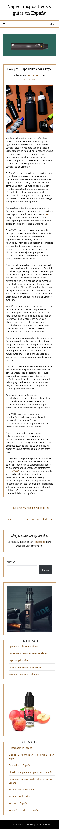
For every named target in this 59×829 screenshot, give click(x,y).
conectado (39, 541)
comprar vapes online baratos (24, 673)
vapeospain (30, 78)
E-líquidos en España (19, 765)
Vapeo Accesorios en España (23, 809)
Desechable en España (20, 747)
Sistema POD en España (21, 789)
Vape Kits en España (19, 796)
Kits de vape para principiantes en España (30, 772)
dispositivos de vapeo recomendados (28, 653)
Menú (53, 24)
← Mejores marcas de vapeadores (29, 507)
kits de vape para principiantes (25, 666)
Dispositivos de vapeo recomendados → (29, 519)
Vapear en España (18, 803)
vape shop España (18, 660)
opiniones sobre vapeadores (23, 646)
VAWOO (48, 214)
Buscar (11, 562)
